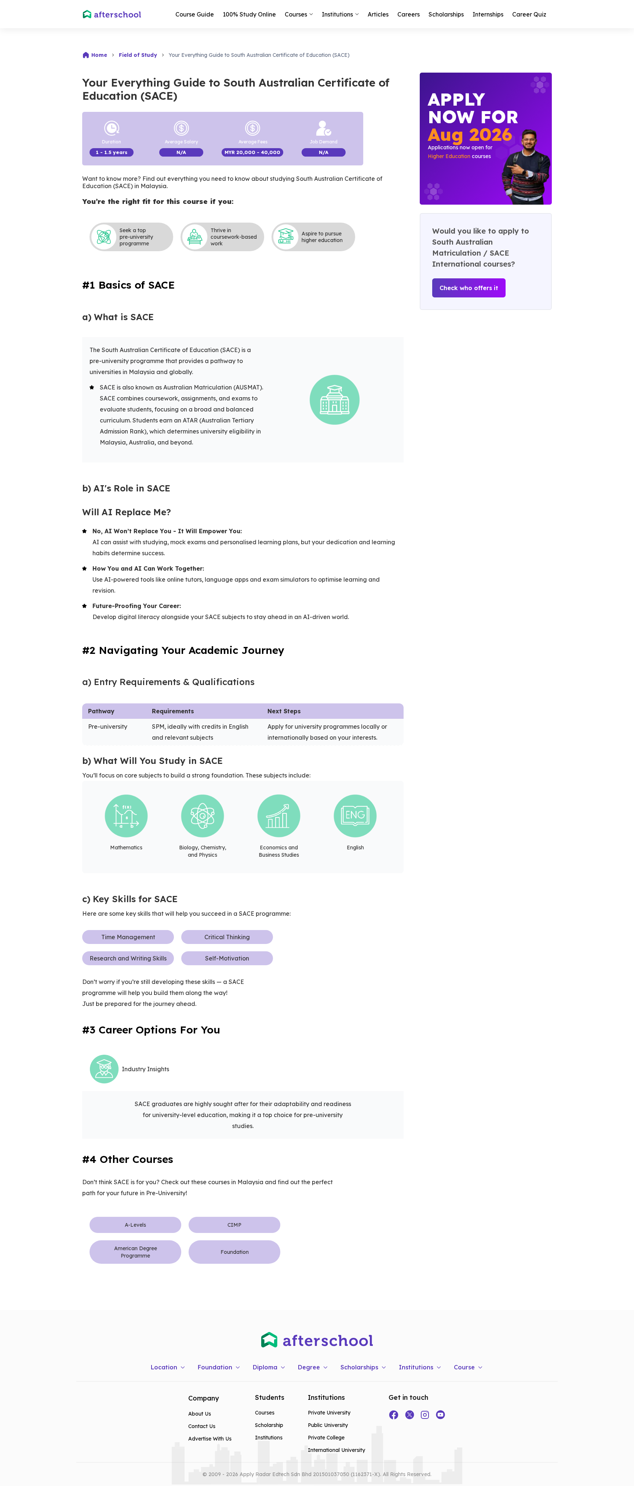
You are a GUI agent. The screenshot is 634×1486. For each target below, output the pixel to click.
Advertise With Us (210, 1438)
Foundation (235, 1252)
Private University (329, 1412)
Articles (378, 14)
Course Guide (194, 14)
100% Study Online (249, 14)
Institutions (269, 1437)
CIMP (234, 1225)
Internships (488, 14)
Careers (408, 14)
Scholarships (446, 14)
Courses (264, 1412)
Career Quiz (529, 14)
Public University (328, 1425)
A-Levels (135, 1225)
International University (336, 1450)
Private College (326, 1437)
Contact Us (201, 1426)
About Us (199, 1413)
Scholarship (269, 1425)
